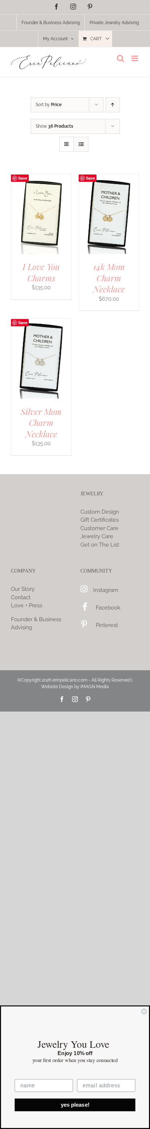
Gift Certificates (99, 520)
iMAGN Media (94, 686)
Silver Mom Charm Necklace (41, 422)
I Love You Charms (41, 272)
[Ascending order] (113, 104)
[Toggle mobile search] (120, 58)
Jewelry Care (96, 536)
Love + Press (26, 605)
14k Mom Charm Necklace (109, 278)
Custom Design (99, 512)
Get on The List (99, 544)
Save (22, 178)
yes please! (75, 1105)
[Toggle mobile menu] (135, 58)
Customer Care (99, 528)
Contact (21, 597)
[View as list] (81, 144)
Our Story (23, 589)
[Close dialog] (144, 1011)
